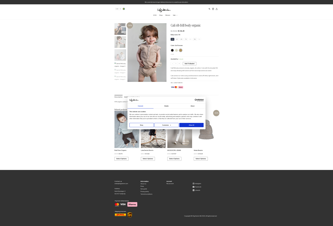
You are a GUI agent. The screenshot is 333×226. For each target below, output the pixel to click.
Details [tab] (166, 106)
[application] (176, 15)
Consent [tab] (140, 106)
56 (172, 39)
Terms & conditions (146, 194)
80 (190, 39)
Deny (141, 125)
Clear (172, 54)
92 (199, 39)
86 (195, 39)
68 (181, 39)
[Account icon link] (217, 9)
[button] (209, 9)
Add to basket (190, 64)
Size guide (143, 189)
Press (142, 186)
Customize (165, 125)
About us (143, 184)
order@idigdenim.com (121, 183)
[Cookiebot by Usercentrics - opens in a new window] (196, 100)
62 (177, 39)
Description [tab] (118, 97)
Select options (121, 159)
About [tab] (192, 106)
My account (170, 183)
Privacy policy (144, 191)
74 (186, 39)
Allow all (191, 125)
